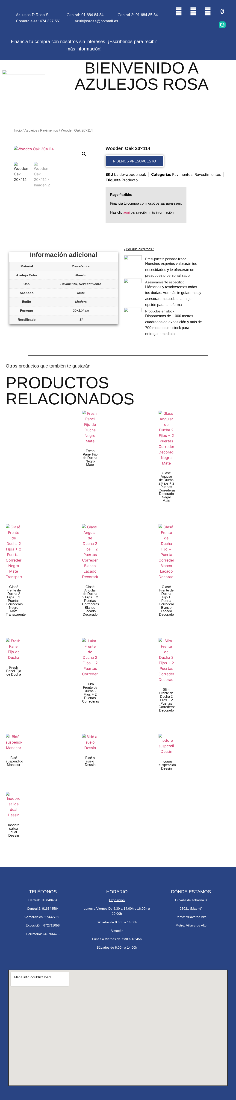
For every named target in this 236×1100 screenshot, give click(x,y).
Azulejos (30, 130)
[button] (84, 154)
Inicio (18, 130)
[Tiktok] (222, 11)
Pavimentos (49, 130)
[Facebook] (208, 11)
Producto (130, 180)
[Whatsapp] (193, 11)
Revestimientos (208, 174)
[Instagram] (179, 11)
